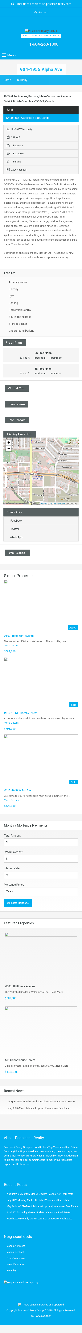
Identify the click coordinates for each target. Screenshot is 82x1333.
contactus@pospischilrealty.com (51, 4)
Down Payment (13, 852)
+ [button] (8, 442)
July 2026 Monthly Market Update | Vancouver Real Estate (39, 1108)
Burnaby (22, 80)
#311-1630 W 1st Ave (17, 790)
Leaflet (44, 503)
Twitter (14, 529)
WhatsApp (16, 537)
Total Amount (12, 835)
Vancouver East (15, 1252)
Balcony (13, 289)
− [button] (8, 448)
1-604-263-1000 (43, 44)
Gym (11, 296)
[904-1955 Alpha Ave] (41, 465)
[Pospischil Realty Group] (41, 31)
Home (7, 80)
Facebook (16, 520)
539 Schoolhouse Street (20, 1060)
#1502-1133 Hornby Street (20, 713)
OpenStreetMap (58, 503)
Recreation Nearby (20, 309)
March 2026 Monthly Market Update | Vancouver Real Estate (39, 1218)
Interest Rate (12, 868)
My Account (41, 12)
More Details (11, 645)
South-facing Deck (20, 316)
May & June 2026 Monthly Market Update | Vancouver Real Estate (42, 1206)
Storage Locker (18, 323)
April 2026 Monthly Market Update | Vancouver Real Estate (38, 1212)
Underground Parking (21, 330)
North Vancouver (16, 1258)
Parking (13, 303)
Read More (57, 992)
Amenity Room (18, 282)
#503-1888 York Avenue (19, 636)
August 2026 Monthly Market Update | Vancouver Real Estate (41, 1101)
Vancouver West (16, 1245)
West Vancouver (16, 1264)
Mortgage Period (14, 884)
